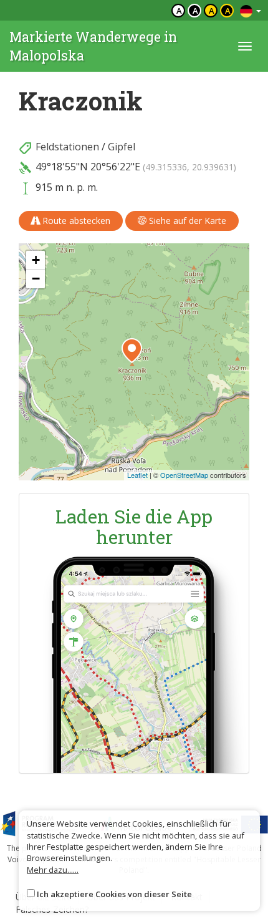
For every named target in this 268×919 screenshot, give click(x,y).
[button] (132, 350)
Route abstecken (75, 220)
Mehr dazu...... (53, 869)
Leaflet (137, 475)
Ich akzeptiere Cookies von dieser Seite (114, 894)
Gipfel (121, 146)
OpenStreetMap (184, 475)
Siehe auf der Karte (186, 220)
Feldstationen (67, 146)
